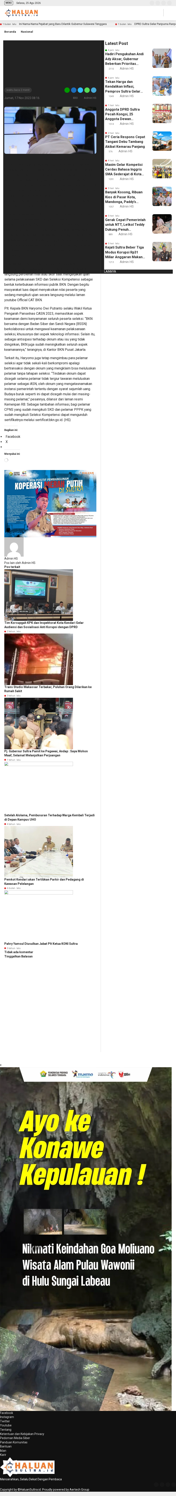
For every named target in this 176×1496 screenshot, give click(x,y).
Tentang (5, 1429)
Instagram (7, 1417)
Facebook (6, 1413)
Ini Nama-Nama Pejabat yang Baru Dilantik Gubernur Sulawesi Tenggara (63, 24)
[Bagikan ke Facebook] (73, 90)
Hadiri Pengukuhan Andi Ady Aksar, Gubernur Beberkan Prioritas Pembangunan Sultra (124, 59)
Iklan (3, 1450)
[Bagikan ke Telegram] (93, 90)
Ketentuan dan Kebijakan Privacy (22, 1434)
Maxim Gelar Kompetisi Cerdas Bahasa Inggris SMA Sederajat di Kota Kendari (124, 170)
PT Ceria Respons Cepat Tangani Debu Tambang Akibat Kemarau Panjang (125, 142)
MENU (9, 3)
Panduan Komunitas (13, 1442)
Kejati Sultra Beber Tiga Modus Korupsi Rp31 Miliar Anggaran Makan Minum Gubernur (124, 252)
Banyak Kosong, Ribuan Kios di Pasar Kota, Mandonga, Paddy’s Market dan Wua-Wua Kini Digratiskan (124, 197)
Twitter (5, 1421)
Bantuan (6, 1446)
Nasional (27, 31)
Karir (3, 1454)
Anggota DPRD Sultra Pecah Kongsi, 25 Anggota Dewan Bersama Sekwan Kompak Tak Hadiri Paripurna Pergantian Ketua (122, 114)
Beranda (10, 31)
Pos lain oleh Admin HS (19, 563)
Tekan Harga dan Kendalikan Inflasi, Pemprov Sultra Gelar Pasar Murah (122, 87)
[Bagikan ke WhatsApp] (87, 90)
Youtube (6, 1425)
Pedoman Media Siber (15, 1438)
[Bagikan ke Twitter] (80, 90)
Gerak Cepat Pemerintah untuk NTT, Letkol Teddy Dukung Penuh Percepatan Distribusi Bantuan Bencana (125, 225)
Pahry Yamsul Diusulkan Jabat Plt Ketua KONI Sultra (41, 943)
